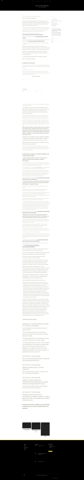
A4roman (59, 478)
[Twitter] (49, 451)
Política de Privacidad (45, 475)
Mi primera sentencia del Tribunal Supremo (57, 33)
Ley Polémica (45, 436)
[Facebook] (50, 451)
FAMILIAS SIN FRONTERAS (54, 25)
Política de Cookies (41, 475)
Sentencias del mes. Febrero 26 (41, 445)
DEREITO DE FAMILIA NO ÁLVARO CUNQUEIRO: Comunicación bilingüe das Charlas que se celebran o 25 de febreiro (56, 30)
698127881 (50, 447)
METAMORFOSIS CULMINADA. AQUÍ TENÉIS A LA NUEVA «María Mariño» (27, 429)
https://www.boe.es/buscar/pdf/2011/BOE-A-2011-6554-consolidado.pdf (32, 34)
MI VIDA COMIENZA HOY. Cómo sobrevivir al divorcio (36, 430)
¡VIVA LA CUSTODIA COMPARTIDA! (43, 7)
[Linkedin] (51, 451)
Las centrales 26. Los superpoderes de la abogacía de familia (42, 454)
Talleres (52, 42)
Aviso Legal (37, 475)
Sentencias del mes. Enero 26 (41, 461)
